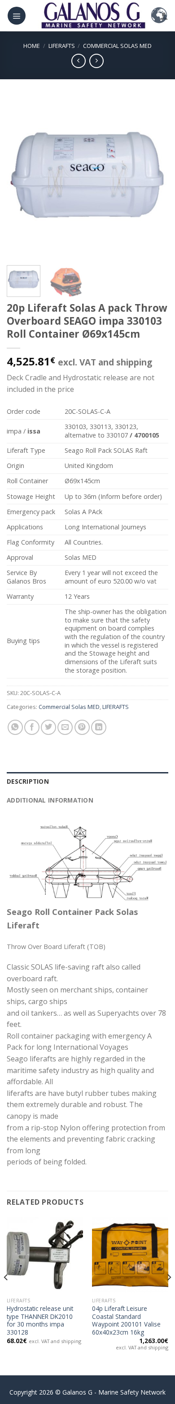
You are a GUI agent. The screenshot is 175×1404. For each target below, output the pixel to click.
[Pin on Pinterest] (82, 727)
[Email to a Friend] (65, 727)
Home (31, 46)
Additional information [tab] (50, 800)
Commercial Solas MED (117, 46)
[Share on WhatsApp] (15, 727)
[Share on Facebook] (31, 727)
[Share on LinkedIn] (98, 727)
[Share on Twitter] (48, 727)
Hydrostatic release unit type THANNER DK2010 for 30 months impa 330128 (40, 1320)
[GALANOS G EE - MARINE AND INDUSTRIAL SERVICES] (93, 15)
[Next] (154, 178)
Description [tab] (28, 781)
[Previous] (21, 178)
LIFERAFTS (61, 46)
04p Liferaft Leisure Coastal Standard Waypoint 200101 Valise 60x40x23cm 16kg (126, 1320)
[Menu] (17, 16)
